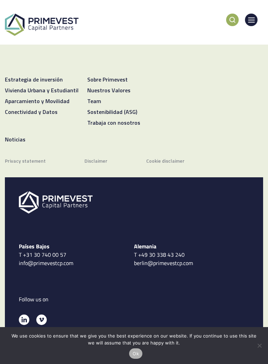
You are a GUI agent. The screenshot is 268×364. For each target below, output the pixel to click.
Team (94, 101)
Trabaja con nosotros (113, 123)
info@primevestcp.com (46, 263)
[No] (259, 345)
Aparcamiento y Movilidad (37, 101)
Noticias (15, 140)
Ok (136, 353)
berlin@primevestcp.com (163, 263)
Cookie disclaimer (165, 161)
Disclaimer (95, 161)
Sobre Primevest (107, 80)
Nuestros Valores (109, 91)
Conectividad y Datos (31, 112)
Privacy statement (25, 161)
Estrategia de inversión (34, 80)
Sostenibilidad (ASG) (112, 112)
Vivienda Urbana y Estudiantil (42, 91)
